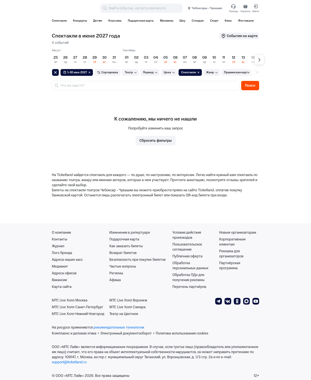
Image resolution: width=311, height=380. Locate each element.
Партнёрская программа (229, 266)
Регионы (116, 273)
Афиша (115, 280)
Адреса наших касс (67, 259)
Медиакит (60, 266)
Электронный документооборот (126, 333)
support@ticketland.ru (69, 362)
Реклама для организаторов (231, 254)
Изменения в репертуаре (129, 232)
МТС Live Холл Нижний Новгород (78, 313)
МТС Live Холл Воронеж (128, 300)
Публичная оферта (187, 256)
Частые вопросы (122, 266)
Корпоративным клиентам (232, 242)
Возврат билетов (123, 252)
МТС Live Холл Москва (69, 300)
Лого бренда (62, 252)
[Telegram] (218, 301)
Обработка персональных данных (190, 266)
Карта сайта (62, 286)
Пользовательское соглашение (187, 247)
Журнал (58, 246)
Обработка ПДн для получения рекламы (188, 277)
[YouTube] (255, 301)
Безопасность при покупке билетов (137, 259)
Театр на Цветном (123, 313)
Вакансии (59, 280)
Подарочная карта (124, 239)
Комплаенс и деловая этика (74, 333)
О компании (61, 232)
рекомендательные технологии (119, 327)
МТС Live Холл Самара (127, 307)
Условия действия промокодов (186, 235)
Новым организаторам (237, 232)
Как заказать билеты (126, 246)
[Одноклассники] (237, 301)
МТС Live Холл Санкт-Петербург (77, 307)
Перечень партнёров (189, 286)
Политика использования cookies (182, 333)
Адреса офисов (64, 273)
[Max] (246, 301)
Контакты (59, 239)
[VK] (227, 301)
